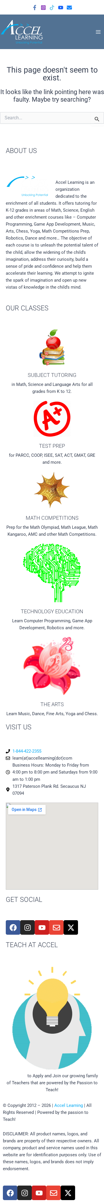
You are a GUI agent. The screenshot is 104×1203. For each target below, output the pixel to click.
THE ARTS (52, 704)
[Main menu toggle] (98, 31)
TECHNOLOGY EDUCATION (52, 611)
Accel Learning (68, 1105)
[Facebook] (34, 7)
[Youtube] (60, 7)
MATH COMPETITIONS (52, 518)
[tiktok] (52, 7)
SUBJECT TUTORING (52, 375)
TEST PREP (52, 446)
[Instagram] (43, 7)
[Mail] (69, 7)
